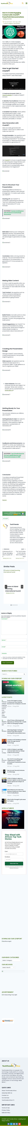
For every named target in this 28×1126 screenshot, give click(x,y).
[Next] (22, 586)
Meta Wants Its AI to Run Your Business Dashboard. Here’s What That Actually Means (16, 791)
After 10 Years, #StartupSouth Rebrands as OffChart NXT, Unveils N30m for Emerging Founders (16, 722)
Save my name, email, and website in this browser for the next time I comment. (14, 658)
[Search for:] (14, 674)
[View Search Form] (22, 3)
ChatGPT (7, 160)
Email (4, 647)
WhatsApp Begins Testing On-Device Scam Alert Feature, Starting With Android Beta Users (16, 731)
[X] (11, 1124)
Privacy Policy (6, 1110)
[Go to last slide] (6, 586)
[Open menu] (26, 3)
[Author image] (3, 22)
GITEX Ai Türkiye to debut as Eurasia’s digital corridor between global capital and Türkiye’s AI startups (16, 781)
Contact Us (5, 1095)
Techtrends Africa (7, 1070)
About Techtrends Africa (9, 1090)
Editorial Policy (6, 1112)
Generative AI (9, 390)
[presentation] (14, 577)
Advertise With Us (7, 1093)
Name (4, 640)
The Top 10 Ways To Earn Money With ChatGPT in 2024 (21, 553)
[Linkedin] (17, 1124)
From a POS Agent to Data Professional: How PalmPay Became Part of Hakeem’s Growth (16, 702)
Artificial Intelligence (8, 23)
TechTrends (9, 21)
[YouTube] (19, 1124)
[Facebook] (8, 1124)
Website (4, 653)
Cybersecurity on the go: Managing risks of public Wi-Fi (7, 553)
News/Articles (17, 23)
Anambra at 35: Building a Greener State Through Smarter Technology (16, 741)
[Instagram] (14, 1124)
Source (4, 500)
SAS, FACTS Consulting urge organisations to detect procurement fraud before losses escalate (16, 761)
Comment (4, 619)
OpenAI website (7, 95)
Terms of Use (6, 1108)
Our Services (5, 1098)
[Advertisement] (14, 892)
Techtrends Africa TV (8, 1100)
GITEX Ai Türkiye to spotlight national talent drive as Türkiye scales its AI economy (15, 751)
